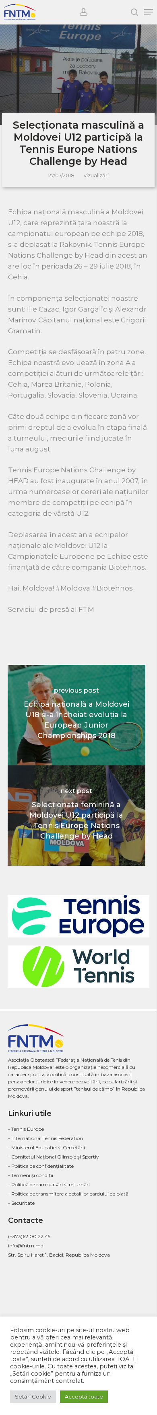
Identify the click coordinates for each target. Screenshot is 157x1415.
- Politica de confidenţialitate (41, 1166)
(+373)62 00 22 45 (29, 1236)
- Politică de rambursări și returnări (49, 1184)
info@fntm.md (25, 1246)
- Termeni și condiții (30, 1175)
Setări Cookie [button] (33, 1396)
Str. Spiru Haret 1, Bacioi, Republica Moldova (59, 1255)
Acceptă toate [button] (84, 1396)
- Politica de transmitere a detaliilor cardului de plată (68, 1194)
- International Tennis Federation (45, 1138)
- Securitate (21, 1203)
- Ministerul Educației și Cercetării (46, 1147)
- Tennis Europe (26, 1129)
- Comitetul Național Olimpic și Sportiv (53, 1157)
